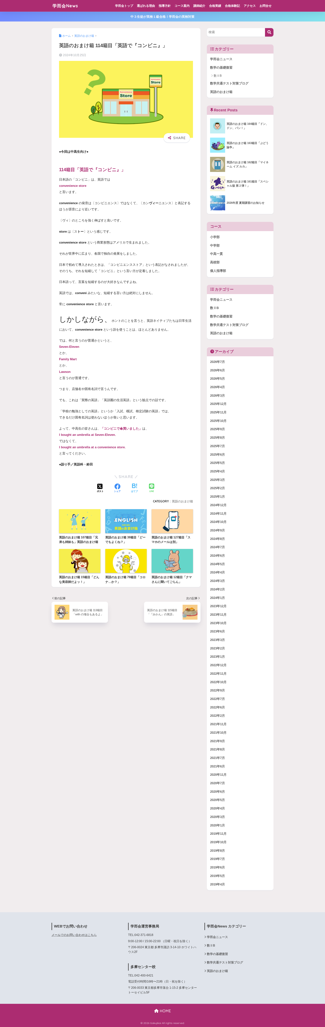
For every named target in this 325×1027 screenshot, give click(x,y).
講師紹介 (199, 5)
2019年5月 (217, 876)
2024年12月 (218, 505)
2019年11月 (218, 834)
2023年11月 (218, 615)
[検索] (269, 32)
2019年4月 (217, 884)
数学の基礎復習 (221, 67)
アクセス (250, 5)
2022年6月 (217, 707)
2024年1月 (217, 598)
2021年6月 (217, 766)
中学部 (215, 245)
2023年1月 (217, 657)
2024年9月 (217, 530)
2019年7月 (217, 859)
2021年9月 (217, 741)
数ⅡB (218, 75)
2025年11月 (218, 412)
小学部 (215, 237)
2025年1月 (217, 497)
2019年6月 (217, 867)
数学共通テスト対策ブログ (229, 83)
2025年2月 (217, 488)
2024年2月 (217, 589)
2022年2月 (217, 716)
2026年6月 (217, 370)
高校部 (215, 262)
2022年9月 (217, 690)
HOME (165, 1011)
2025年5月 (217, 463)
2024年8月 (217, 539)
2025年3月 (217, 480)
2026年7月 (217, 362)
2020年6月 (217, 791)
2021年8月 (217, 749)
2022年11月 (218, 674)
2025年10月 (218, 421)
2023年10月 (218, 623)
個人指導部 (218, 271)
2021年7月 (217, 758)
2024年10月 (218, 522)
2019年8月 (217, 850)
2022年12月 (218, 665)
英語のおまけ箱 (182, 501)
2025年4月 (217, 471)
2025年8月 (217, 438)
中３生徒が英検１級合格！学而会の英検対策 (162, 16)
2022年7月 (217, 699)
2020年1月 (217, 825)
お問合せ (266, 5)
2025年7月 (217, 446)
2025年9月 (217, 429)
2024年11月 (218, 513)
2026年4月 (217, 387)
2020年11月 (218, 775)
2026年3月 (217, 395)
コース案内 (182, 5)
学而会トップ (124, 5)
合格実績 (215, 5)
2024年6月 (217, 556)
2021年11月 (218, 724)
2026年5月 (217, 379)
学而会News (65, 5)
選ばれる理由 (146, 5)
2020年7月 (217, 783)
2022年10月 (218, 682)
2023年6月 (217, 631)
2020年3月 (217, 817)
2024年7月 (217, 547)
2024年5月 (217, 564)
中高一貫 (216, 254)
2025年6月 (217, 454)
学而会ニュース (221, 59)
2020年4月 (217, 808)
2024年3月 (217, 581)
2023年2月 (217, 648)
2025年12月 (218, 404)
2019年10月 (218, 842)
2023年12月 (218, 606)
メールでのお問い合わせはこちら (74, 935)
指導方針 (165, 5)
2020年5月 (217, 800)
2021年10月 (218, 733)
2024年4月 (217, 572)
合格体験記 (232, 5)
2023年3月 (217, 640)
